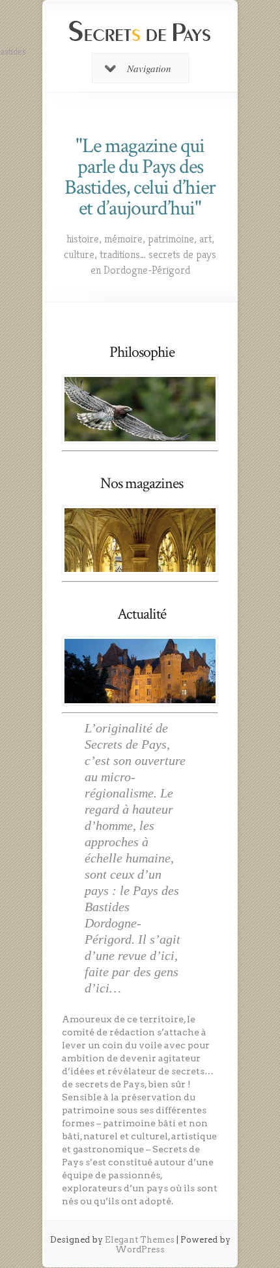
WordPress (140, 1249)
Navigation (149, 68)
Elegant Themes (140, 1240)
